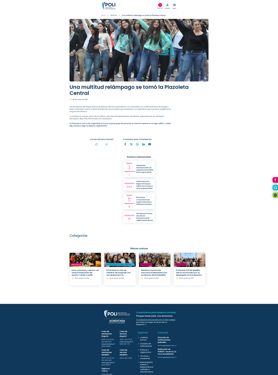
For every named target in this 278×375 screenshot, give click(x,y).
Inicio (104, 15)
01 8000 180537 (108, 345)
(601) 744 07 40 (126, 339)
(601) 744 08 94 (108, 339)
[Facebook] (125, 144)
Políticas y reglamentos (145, 351)
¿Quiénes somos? (144, 338)
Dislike (106, 144)
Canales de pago (276, 195)
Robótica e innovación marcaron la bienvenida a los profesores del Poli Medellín (154, 272)
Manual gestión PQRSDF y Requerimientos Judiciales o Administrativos (146, 367)
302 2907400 (107, 342)
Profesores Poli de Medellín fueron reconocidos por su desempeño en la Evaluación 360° (188, 274)
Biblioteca (76, 264)
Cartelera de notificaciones (146, 344)
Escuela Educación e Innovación (119, 265)
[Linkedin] (143, 144)
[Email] (149, 144)
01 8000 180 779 (126, 343)
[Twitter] (131, 144)
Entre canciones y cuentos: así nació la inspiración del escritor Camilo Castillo (85, 272)
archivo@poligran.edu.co (167, 345)
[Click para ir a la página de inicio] (109, 6)
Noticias (113, 15)
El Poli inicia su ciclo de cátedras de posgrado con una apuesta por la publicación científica (118, 274)
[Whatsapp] (137, 144)
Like (96, 144)
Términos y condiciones (145, 357)
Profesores (146, 264)
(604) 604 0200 (126, 358)
